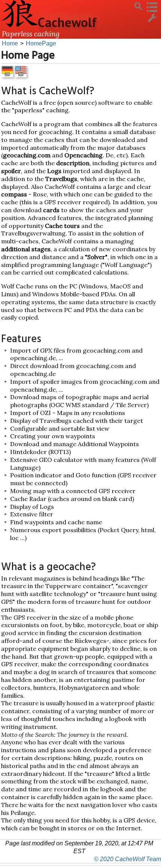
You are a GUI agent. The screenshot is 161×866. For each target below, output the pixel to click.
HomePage (41, 43)
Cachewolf (67, 22)
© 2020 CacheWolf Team (127, 859)
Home (10, 43)
